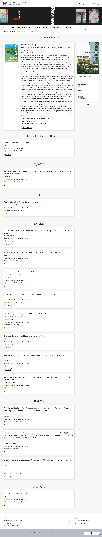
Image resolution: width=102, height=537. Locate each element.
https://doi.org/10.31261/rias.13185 (14, 344)
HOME (4, 27)
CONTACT (5, 31)
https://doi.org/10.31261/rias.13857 (14, 282)
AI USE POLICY (26, 27)
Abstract (18, 148)
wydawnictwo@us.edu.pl (13, 525)
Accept (96, 533)
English (96, 3)
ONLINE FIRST (36, 27)
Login (86, 3)
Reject (88, 533)
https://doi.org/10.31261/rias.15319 (14, 448)
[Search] (97, 29)
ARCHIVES (52, 27)
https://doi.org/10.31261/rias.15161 (14, 181)
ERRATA (32, 31)
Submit (88, 104)
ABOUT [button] (59, 27)
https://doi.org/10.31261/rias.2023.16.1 (36, 123)
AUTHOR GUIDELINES (14, 27)
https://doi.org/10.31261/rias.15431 (14, 241)
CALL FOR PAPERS (15, 31)
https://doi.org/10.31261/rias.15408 (14, 473)
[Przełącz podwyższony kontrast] (79, 3)
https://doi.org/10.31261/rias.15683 (14, 210)
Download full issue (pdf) (27, 127)
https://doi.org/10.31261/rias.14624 (14, 366)
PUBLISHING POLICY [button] (70, 27)
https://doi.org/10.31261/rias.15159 (14, 151)
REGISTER (25, 31)
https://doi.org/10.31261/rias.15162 (14, 501)
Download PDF (8, 154)
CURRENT (44, 27)
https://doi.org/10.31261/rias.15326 (14, 421)
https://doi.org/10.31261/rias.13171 (14, 260)
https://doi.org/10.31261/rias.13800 (14, 324)
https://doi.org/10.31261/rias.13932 (14, 387)
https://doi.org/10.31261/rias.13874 (14, 302)
